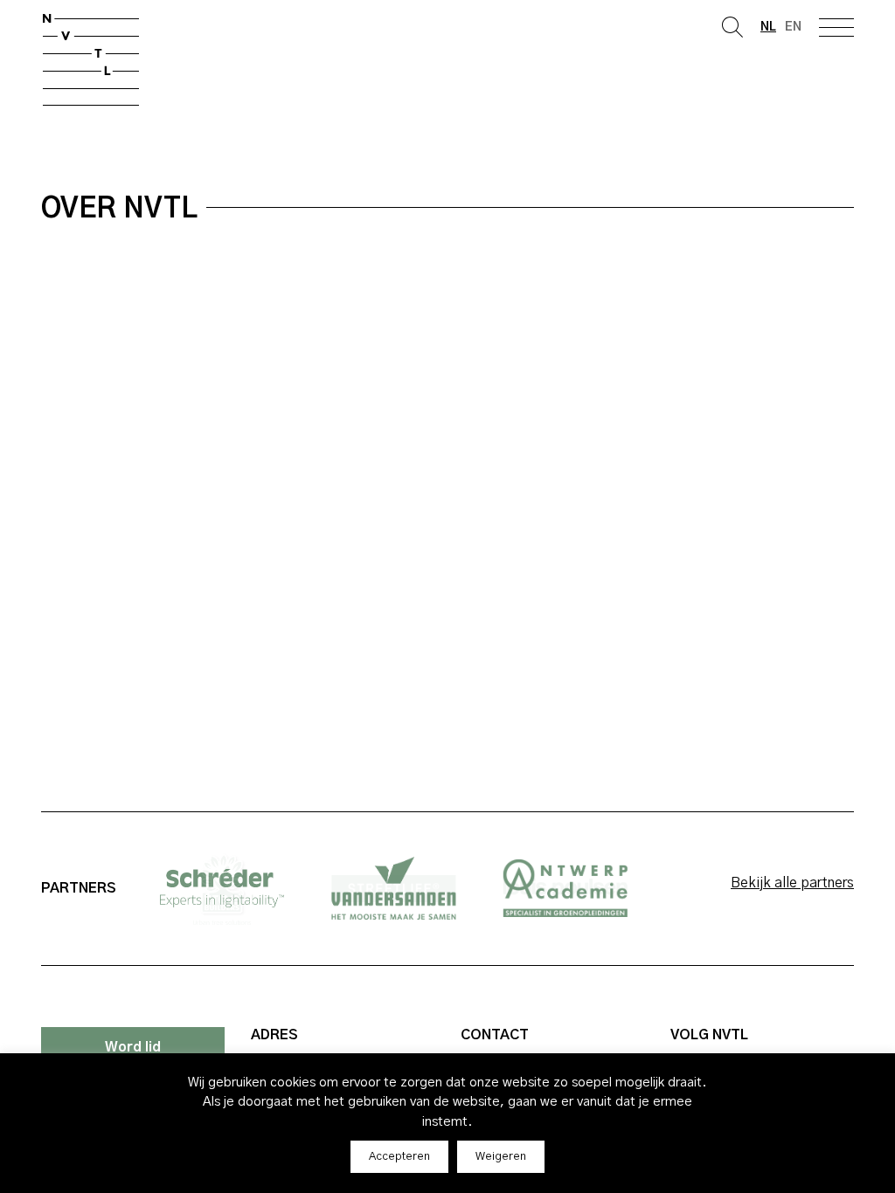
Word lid (133, 1047)
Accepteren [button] (399, 1156)
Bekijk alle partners (792, 883)
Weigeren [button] (500, 1156)
